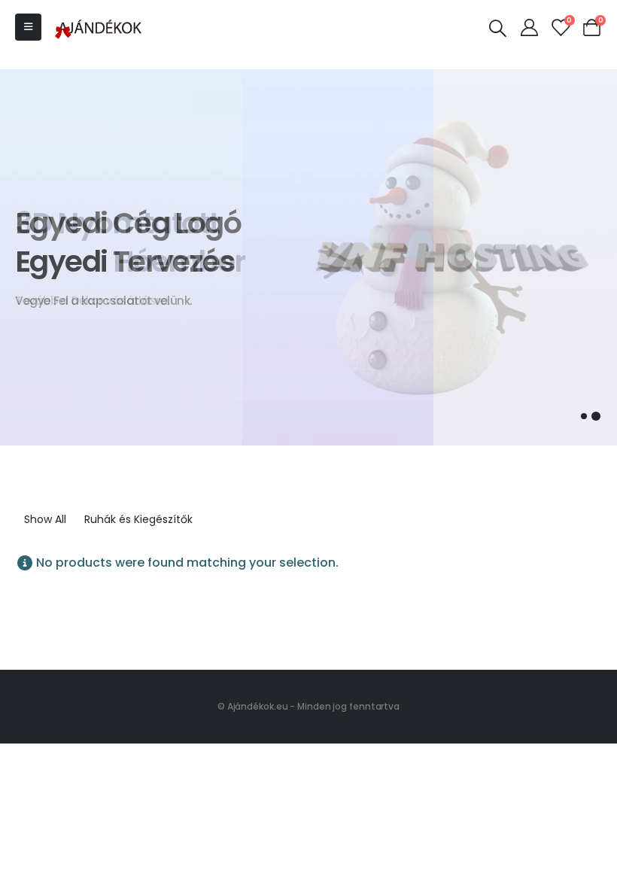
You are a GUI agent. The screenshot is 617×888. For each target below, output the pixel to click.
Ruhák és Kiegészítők (138, 519)
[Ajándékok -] (99, 27)
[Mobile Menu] (28, 27)
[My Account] (528, 27)
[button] (584, 416)
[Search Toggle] (498, 28)
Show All (45, 519)
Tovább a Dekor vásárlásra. (93, 301)
